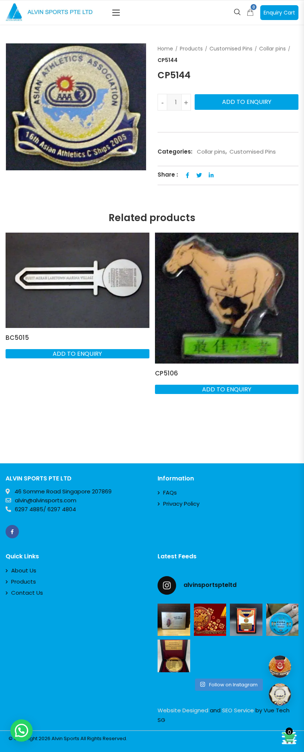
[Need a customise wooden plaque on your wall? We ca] (174, 620)
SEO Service (238, 710)
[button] (116, 12)
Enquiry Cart (279, 12)
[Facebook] (12, 531)
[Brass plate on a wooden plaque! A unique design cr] (246, 620)
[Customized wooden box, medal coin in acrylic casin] (174, 656)
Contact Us (27, 593)
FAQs (170, 492)
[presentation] (11, 345)
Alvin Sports (65, 738)
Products (191, 48)
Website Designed (183, 710)
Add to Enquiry (246, 102)
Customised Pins (230, 48)
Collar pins (272, 48)
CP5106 (166, 373)
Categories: (175, 151)
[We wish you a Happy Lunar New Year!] (210, 620)
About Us (23, 570)
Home (165, 48)
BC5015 (17, 338)
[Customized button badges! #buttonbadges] (282, 620)
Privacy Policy (181, 504)
